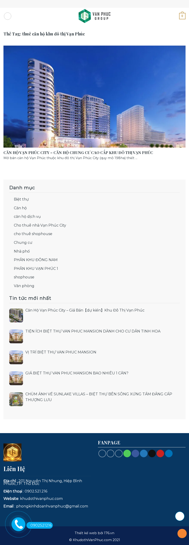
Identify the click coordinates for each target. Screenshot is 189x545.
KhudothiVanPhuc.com (92, 540)
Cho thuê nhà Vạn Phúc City (40, 225)
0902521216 (41, 525)
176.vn (109, 533)
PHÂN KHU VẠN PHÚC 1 (36, 268)
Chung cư (23, 242)
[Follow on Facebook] (102, 453)
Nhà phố (22, 251)
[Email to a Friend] (152, 454)
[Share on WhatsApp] (127, 454)
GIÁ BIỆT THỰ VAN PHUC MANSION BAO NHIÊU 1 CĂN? (76, 373)
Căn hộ (20, 208)
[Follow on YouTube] (119, 453)
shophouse (24, 277)
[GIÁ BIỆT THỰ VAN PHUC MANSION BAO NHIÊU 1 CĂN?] (16, 378)
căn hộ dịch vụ (27, 216)
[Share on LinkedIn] (169, 454)
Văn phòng (24, 286)
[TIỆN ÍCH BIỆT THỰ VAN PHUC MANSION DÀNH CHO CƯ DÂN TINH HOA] (16, 336)
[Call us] (110, 453)
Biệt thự (21, 199)
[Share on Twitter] (144, 454)
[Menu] (7, 16)
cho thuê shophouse (33, 234)
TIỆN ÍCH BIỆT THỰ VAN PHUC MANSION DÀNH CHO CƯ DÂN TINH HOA (92, 331)
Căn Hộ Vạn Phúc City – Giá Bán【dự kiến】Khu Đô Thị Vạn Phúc (85, 310)
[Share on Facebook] (135, 454)
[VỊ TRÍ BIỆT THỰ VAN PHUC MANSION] (16, 357)
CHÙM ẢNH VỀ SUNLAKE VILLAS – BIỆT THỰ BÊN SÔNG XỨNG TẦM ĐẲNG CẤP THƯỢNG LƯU (98, 397)
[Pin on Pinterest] (160, 454)
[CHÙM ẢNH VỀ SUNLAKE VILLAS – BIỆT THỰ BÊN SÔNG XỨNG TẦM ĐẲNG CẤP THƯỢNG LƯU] (16, 399)
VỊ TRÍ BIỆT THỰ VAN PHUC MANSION (60, 352)
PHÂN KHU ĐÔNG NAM (36, 260)
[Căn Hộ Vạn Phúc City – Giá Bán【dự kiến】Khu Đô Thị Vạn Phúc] (16, 315)
